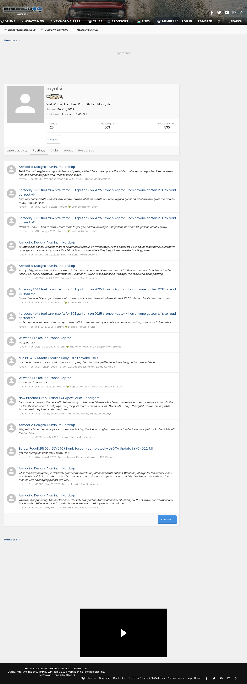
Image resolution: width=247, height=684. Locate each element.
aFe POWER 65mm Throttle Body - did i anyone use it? (59, 358)
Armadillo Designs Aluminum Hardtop (47, 167)
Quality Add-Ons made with (24, 671)
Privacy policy (176, 678)
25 (52, 127)
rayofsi (23, 179)
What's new (34, 21)
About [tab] (68, 150)
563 (107, 127)
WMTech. (76, 671)
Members (169, 21)
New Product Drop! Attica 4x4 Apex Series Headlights (59, 398)
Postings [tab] (39, 150)
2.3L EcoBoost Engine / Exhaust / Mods (91, 367)
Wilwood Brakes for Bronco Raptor (45, 338)
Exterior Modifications (97, 179)
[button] (118, 21)
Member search (87, 30)
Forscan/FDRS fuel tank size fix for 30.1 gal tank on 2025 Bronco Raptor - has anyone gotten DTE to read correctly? (97, 192)
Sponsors (104, 678)
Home (197, 678)
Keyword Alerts (67, 21)
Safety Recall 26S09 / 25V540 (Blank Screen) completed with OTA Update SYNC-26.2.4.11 (86, 448)
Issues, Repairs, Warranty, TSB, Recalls (90, 457)
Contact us (119, 678)
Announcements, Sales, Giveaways (90, 413)
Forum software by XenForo (56, 668)
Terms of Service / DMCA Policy (147, 678)
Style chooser (88, 678)
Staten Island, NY (98, 104)
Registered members (22, 30)
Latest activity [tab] (17, 150)
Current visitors (56, 30)
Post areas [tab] (86, 150)
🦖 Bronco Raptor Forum (83, 207)
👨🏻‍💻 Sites (143, 21)
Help (189, 678)
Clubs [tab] (55, 150)
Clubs (97, 21)
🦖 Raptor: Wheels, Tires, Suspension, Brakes (93, 346)
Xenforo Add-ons (57, 675)
